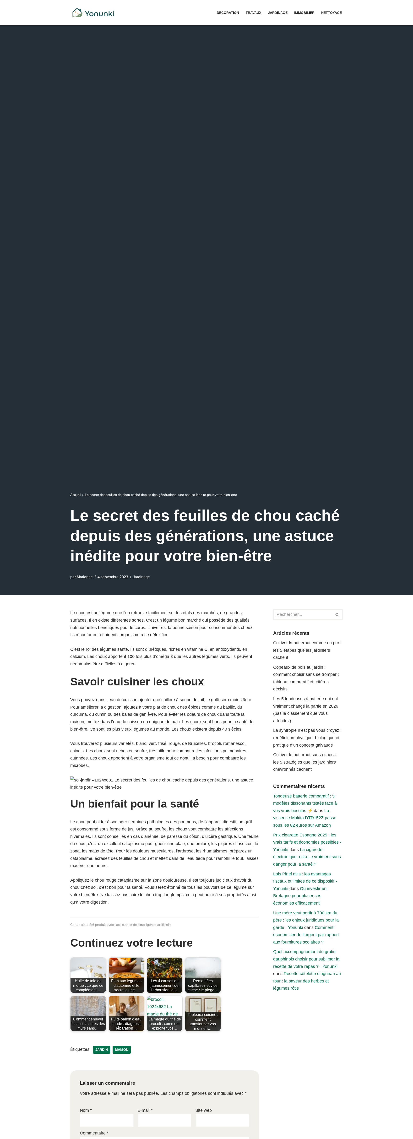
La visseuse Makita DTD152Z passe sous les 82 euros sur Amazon (304, 818)
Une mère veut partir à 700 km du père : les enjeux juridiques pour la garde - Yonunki (306, 920)
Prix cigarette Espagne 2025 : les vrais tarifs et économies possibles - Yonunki (307, 842)
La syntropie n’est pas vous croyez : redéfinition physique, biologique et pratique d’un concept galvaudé (307, 737)
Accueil (75, 495)
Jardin (101, 1050)
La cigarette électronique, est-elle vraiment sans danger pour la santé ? (307, 857)
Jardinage (278, 13)
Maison (121, 1050)
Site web (203, 1110)
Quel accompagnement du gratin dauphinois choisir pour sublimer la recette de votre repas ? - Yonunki (306, 959)
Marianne (85, 577)
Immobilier (304, 13)
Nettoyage (331, 13)
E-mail (144, 1110)
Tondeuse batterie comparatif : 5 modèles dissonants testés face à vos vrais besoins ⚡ (305, 803)
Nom (86, 1110)
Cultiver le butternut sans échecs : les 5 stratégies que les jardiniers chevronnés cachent (305, 762)
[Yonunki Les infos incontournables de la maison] (94, 12)
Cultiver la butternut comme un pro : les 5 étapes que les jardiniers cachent (307, 650)
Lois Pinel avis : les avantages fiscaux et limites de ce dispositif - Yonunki (305, 881)
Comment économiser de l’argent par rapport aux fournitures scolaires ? (306, 934)
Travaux (253, 13)
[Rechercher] (337, 614)
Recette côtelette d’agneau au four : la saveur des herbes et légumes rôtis (307, 981)
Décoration (228, 13)
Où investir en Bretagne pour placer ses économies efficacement (299, 896)
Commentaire (94, 1133)
